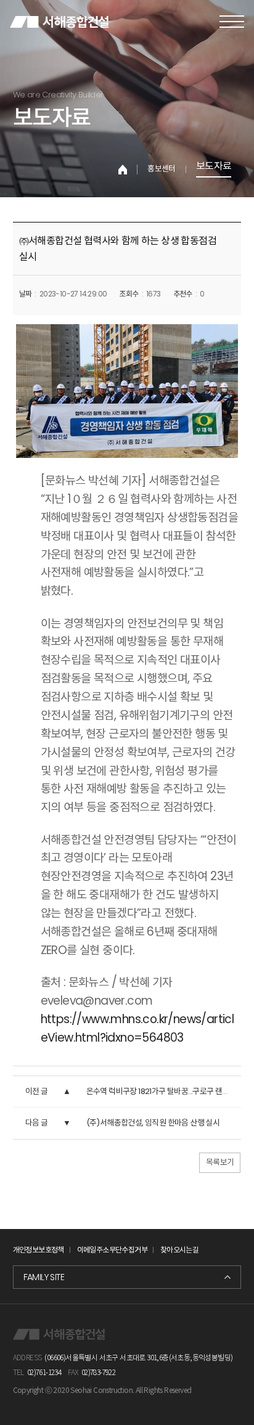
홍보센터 (161, 170)
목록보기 (220, 1162)
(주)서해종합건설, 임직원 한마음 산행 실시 (153, 1123)
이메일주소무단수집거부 (112, 1249)
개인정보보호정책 (38, 1249)
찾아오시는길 (179, 1249)
